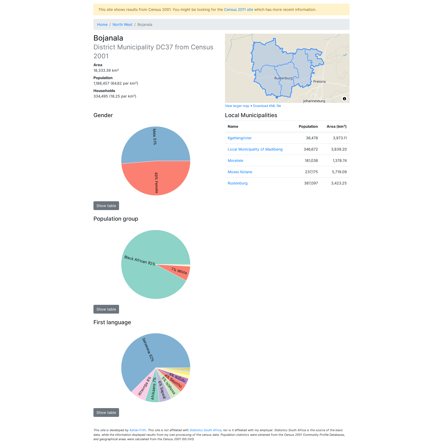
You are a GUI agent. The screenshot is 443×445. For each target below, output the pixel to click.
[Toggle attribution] (344, 98)
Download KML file (267, 106)
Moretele (235, 160)
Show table (106, 205)
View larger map (237, 106)
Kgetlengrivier (240, 138)
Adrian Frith (137, 430)
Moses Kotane (240, 171)
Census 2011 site (238, 9)
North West (122, 24)
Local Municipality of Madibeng (255, 149)
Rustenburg (238, 183)
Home (102, 24)
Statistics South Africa (205, 430)
